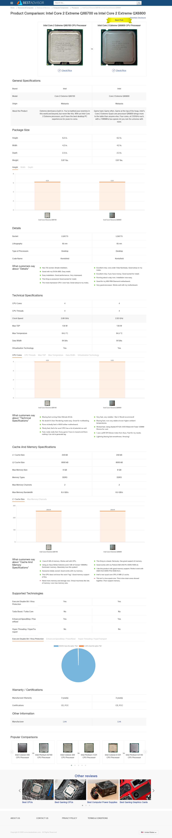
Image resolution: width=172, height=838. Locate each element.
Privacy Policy (69, 818)
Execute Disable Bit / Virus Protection (28, 639)
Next (145, 752)
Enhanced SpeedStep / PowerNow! (61, 639)
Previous (12, 752)
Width (22, 167)
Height (15, 167)
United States (149, 832)
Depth (30, 167)
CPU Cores (17, 355)
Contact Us (42, 818)
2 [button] (75, 765)
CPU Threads (30, 355)
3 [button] (78, 765)
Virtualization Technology (88, 355)
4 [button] (82, 765)
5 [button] (85, 765)
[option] (33, 752)
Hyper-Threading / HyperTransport (92, 639)
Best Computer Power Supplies (102, 802)
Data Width (70, 355)
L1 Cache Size (18, 499)
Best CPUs (27, 802)
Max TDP (42, 355)
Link (65, 722)
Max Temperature (55, 355)
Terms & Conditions (98, 818)
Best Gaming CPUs (64, 802)
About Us (15, 818)
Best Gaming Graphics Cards (134, 802)
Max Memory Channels (37, 499)
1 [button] (71, 765)
